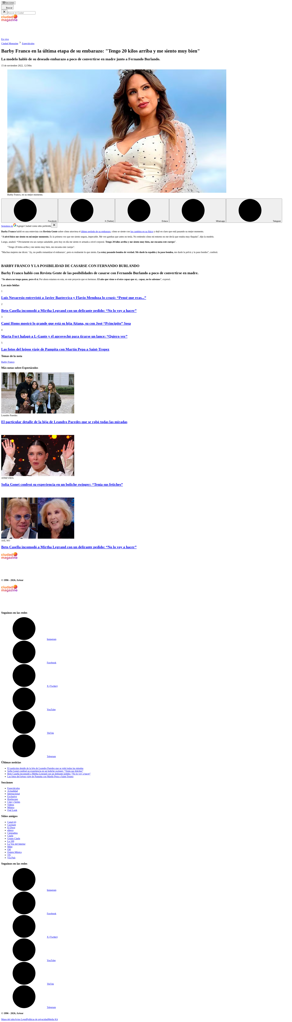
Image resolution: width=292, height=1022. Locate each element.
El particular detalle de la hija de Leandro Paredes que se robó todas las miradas (64, 422)
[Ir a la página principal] (24, 36)
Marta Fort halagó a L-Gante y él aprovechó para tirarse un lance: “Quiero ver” (64, 336)
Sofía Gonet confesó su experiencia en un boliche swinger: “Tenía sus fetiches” (62, 484)
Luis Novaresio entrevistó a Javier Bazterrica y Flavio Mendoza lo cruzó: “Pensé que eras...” (73, 298)
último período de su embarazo (96, 231)
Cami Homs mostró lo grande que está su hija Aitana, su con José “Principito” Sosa (66, 323)
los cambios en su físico (141, 231)
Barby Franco (7, 362)
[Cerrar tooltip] (54, 225)
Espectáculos (28, 43)
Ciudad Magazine (9, 43)
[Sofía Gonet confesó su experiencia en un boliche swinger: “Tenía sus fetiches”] (146, 452)
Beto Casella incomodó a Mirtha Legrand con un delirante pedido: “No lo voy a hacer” (69, 311)
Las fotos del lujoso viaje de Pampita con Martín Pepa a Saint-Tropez (55, 349)
